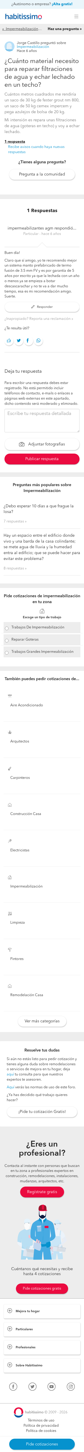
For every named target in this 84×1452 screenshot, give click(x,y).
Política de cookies (41, 1431)
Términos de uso (41, 1420)
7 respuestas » (15, 521)
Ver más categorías (42, 1021)
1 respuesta (14, 142)
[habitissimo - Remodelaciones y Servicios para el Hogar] (22, 16)
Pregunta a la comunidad (42, 174)
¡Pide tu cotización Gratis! (42, 1112)
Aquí (10, 1087)
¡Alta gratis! (62, 4)
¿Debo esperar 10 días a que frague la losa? (39, 509)
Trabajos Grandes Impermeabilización (42, 652)
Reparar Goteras (25, 640)
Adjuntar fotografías (46, 445)
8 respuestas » (15, 568)
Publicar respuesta (42, 459)
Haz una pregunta (63, 29)
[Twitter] (32, 1387)
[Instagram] (71, 1387)
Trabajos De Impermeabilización (37, 627)
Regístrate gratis (42, 1192)
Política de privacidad (41, 1426)
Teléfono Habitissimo (21, 1397)
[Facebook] (13, 1387)
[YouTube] (51, 1387)
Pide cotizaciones (42, 1444)
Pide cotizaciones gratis (42, 1288)
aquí (10, 1074)
